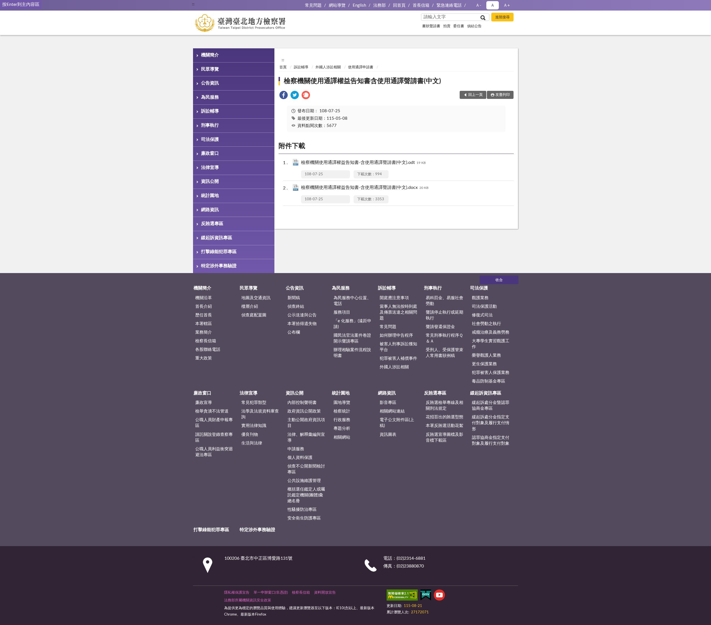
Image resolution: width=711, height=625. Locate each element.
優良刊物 (249, 434)
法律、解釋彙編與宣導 (306, 437)
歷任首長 (203, 315)
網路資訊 (210, 210)
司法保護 (210, 139)
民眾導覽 (210, 69)
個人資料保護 (299, 458)
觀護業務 (480, 298)
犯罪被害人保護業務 (490, 373)
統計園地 (210, 195)
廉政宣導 (203, 403)
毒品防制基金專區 (488, 381)
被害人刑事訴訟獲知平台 (398, 347)
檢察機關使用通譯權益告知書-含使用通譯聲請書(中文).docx (365, 187)
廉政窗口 (210, 153)
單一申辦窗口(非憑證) (271, 592)
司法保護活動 (484, 306)
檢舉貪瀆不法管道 (212, 411)
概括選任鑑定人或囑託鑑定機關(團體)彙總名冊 (306, 495)
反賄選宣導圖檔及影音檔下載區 (444, 437)
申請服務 (295, 449)
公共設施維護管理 (304, 481)
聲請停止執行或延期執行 (444, 315)
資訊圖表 (388, 434)
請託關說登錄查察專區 (214, 437)
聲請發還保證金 (440, 327)
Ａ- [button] (478, 5)
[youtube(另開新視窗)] (439, 596)
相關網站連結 (392, 411)
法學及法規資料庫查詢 (260, 414)
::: (193, 4)
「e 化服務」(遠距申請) (352, 324)
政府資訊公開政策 (304, 411)
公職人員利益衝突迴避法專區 (214, 452)
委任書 (458, 26)
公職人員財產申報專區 (214, 423)
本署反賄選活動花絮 (444, 426)
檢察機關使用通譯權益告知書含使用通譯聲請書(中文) (362, 81)
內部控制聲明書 (302, 403)
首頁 (283, 67)
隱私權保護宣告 (236, 592)
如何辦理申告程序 (396, 335)
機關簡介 (210, 55)
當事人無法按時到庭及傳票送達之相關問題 (398, 312)
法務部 (379, 5)
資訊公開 (210, 181)
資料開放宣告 (325, 592)
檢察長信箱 (205, 341)
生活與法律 (251, 443)
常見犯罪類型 (253, 403)
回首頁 (399, 5)
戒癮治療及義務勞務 (490, 332)
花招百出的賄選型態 (444, 417)
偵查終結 (295, 306)
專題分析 (342, 428)
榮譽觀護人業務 (486, 355)
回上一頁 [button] (475, 95)
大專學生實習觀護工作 (490, 344)
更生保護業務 (484, 364)
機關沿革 (203, 298)
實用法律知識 (253, 426)
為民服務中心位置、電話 (352, 301)
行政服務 (342, 420)
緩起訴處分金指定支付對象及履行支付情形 (490, 423)
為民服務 (210, 97)
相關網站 (342, 437)
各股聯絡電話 (207, 350)
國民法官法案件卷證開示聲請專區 (352, 338)
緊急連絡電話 (449, 5)
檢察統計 (342, 411)
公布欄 (293, 332)
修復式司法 (482, 315)
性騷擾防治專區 (302, 510)
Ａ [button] (492, 5)
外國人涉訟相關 (328, 67)
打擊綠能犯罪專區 (219, 251)
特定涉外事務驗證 (219, 266)
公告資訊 (210, 83)
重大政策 (203, 358)
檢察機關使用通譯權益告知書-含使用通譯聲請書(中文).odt (363, 162)
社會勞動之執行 (486, 324)
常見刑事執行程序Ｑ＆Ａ (444, 338)
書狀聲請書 (431, 26)
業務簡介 (203, 332)
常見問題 (313, 5)
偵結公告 (474, 26)
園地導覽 (342, 403)
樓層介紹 (249, 306)
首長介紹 (203, 306)
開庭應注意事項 (394, 298)
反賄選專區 (212, 223)
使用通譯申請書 (360, 67)
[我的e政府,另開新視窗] (425, 596)
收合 (499, 280)
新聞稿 (293, 298)
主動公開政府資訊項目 (306, 423)
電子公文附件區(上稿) (397, 423)
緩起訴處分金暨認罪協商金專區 (490, 406)
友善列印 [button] (502, 95)
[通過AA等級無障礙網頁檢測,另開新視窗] (402, 596)
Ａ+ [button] (506, 5)
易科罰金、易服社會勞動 (444, 301)
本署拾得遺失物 (302, 324)
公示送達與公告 (302, 315)
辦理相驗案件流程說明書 (352, 353)
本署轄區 (203, 324)
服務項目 (342, 312)
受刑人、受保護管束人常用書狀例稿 (444, 353)
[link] (283, 96)
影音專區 (388, 403)
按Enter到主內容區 (20, 4)
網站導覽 (337, 5)
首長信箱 (421, 5)
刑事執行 (210, 125)
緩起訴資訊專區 (216, 238)
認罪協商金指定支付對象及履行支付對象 (490, 441)
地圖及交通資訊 (256, 298)
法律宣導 (210, 167)
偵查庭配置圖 (253, 315)
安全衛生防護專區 (304, 518)
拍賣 (446, 26)
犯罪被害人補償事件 (398, 358)
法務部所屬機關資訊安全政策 (247, 600)
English (359, 5)
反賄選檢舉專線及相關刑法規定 (444, 406)
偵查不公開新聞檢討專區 (306, 469)
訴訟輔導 (210, 111)
